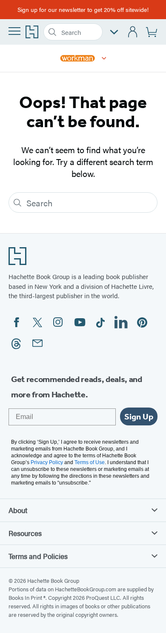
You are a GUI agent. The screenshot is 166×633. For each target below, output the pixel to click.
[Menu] (14, 31)
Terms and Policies (38, 556)
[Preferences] (114, 32)
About (18, 510)
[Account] (133, 32)
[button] (104, 58)
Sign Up (138, 416)
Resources (25, 533)
